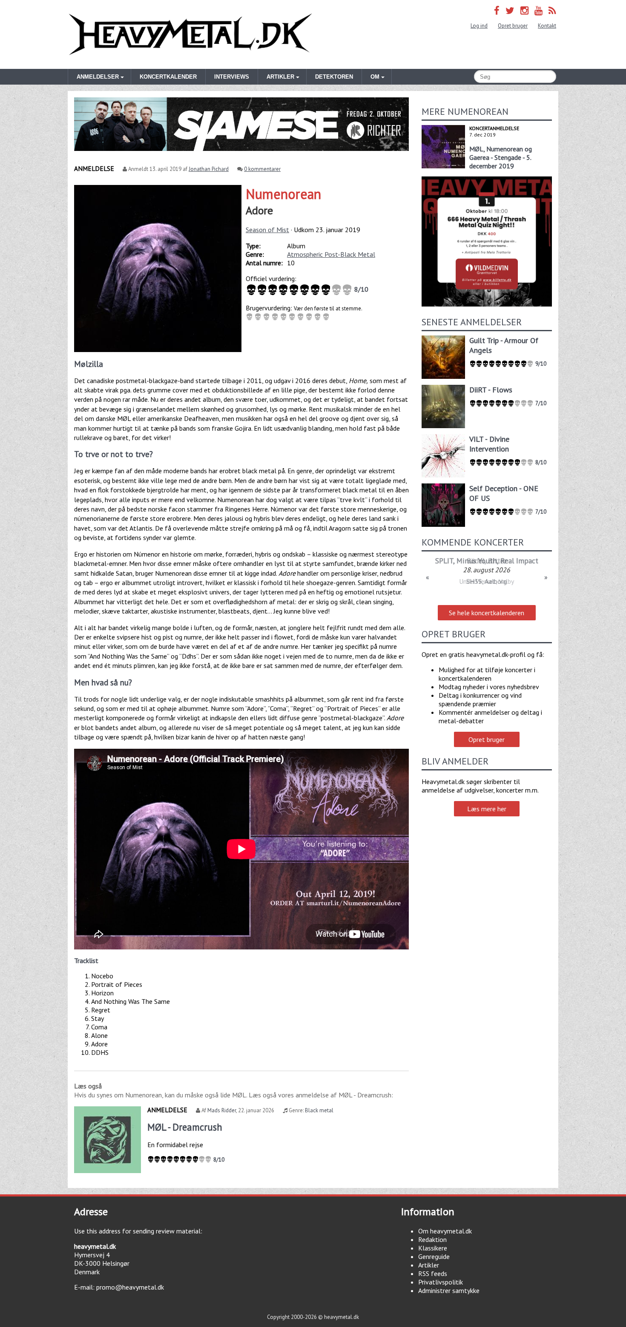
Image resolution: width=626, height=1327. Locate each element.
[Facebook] (497, 10)
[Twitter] (509, 10)
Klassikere (432, 1248)
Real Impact (519, 560)
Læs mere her (486, 808)
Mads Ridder (221, 1110)
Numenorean (283, 194)
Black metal (319, 1110)
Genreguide (434, 1256)
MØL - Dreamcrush (184, 1127)
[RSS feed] (552, 10)
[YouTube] (538, 10)
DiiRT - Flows (490, 390)
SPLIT (444, 560)
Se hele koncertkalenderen (486, 612)
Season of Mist (267, 229)
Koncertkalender (168, 77)
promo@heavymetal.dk (130, 1287)
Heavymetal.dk (190, 34)
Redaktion (432, 1239)
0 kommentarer (262, 169)
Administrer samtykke (449, 1290)
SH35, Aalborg (486, 581)
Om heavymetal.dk (445, 1231)
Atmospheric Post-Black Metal (331, 254)
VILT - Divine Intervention (489, 444)
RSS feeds (432, 1273)
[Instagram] (524, 10)
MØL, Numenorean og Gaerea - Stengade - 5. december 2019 (500, 157)
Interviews (231, 77)
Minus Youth (477, 560)
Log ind (479, 25)
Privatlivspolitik (440, 1282)
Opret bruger (513, 25)
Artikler (428, 1265)
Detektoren (334, 77)
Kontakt (547, 25)
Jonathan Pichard (209, 169)
